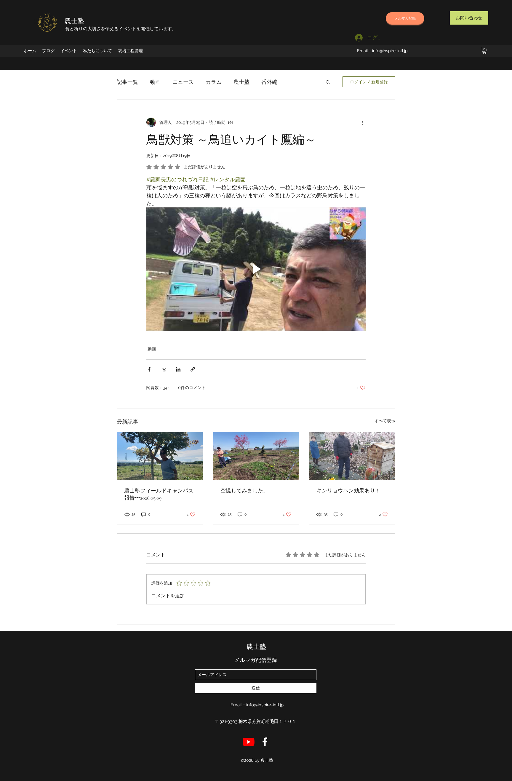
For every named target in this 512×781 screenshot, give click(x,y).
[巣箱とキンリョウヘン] (352, 456)
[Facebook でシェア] (149, 369)
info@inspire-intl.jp (390, 50)
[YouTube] (249, 742)
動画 (155, 82)
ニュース (183, 82)
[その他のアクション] (362, 122)
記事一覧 (127, 82)
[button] (484, 51)
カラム (214, 82)
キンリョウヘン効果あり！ (348, 490)
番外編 (269, 82)
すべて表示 (385, 420)
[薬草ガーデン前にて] (160, 456)
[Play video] (256, 269)
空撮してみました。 (244, 490)
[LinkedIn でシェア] (178, 369)
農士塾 (74, 21)
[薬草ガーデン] (256, 456)
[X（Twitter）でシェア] (164, 369)
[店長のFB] (265, 742)
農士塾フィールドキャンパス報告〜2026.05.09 (158, 494)
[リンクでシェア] (193, 369)
